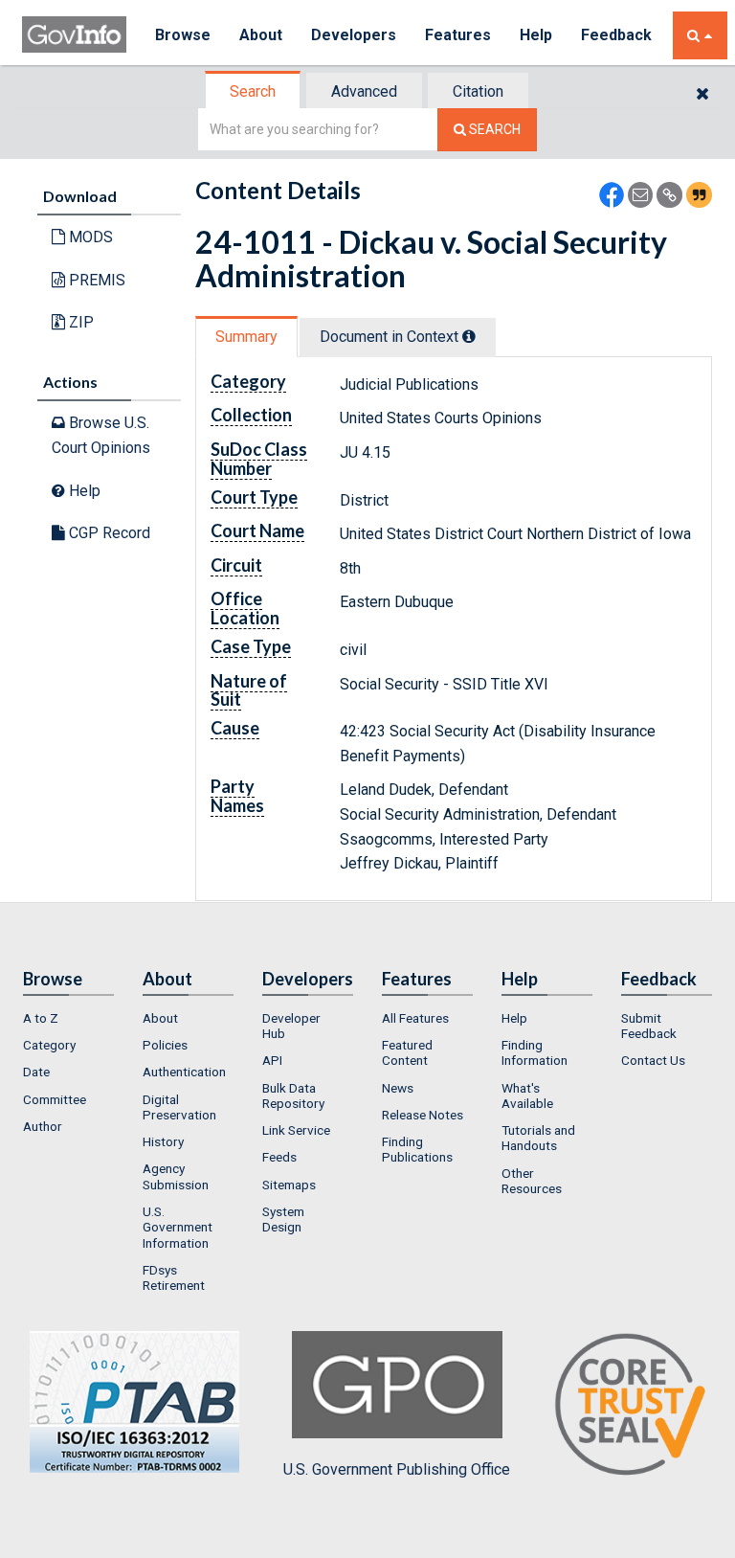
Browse (183, 35)
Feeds (279, 1156)
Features (458, 35)
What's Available (527, 1095)
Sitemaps (289, 1184)
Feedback (616, 35)
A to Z (40, 1018)
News (397, 1087)
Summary (246, 336)
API (272, 1060)
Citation (478, 91)
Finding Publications (417, 1149)
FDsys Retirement (174, 1277)
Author (42, 1126)
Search (253, 91)
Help (536, 35)
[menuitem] (68, 1017)
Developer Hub (291, 1025)
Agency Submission (176, 1176)
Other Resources (531, 1180)
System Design (283, 1219)
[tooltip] (469, 336)
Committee (54, 1099)
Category (49, 1044)
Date (36, 1071)
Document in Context (391, 336)
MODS (89, 237)
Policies (165, 1044)
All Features (415, 1018)
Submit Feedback (649, 1025)
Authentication (184, 1071)
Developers (353, 35)
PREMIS (95, 280)
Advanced (364, 91)
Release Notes (422, 1114)
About (260, 35)
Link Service (296, 1130)
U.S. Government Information (177, 1227)
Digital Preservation (179, 1107)
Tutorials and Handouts (538, 1137)
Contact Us (653, 1060)
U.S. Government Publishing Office (396, 1469)
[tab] (253, 91)
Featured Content (407, 1052)
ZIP (79, 322)
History (163, 1141)
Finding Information (534, 1052)
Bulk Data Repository (293, 1095)
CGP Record (107, 533)
